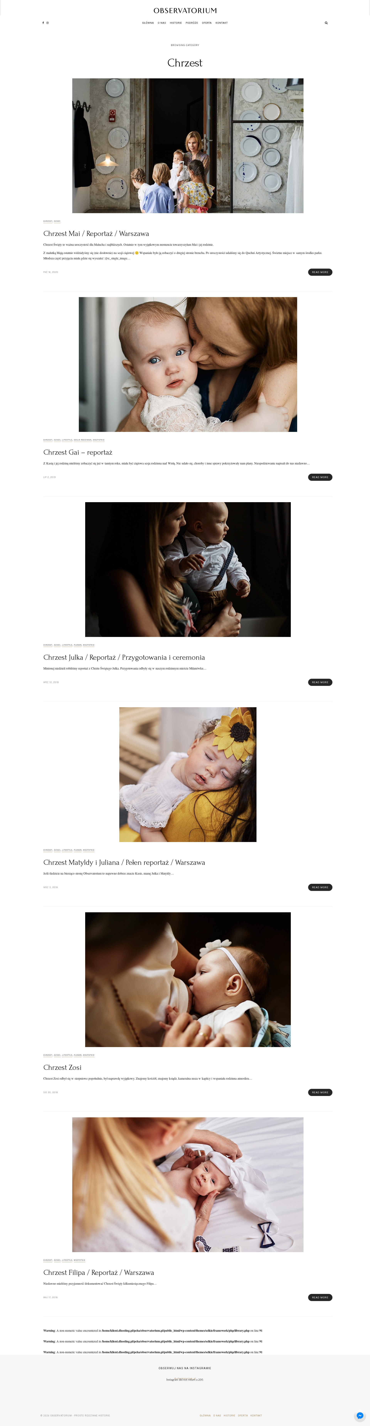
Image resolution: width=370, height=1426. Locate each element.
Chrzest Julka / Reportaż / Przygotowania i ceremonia (124, 657)
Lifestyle (67, 440)
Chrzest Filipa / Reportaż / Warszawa (98, 1272)
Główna (148, 22)
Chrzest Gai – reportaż (77, 452)
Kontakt (222, 22)
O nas (162, 22)
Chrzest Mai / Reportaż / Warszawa (96, 233)
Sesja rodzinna (83, 440)
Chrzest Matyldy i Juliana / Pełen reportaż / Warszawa (124, 862)
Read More (320, 272)
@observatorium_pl (185, 1378)
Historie (176, 22)
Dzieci (57, 221)
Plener (78, 645)
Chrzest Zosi (62, 1067)
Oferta (207, 22)
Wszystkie (98, 440)
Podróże (192, 22)
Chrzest (47, 221)
